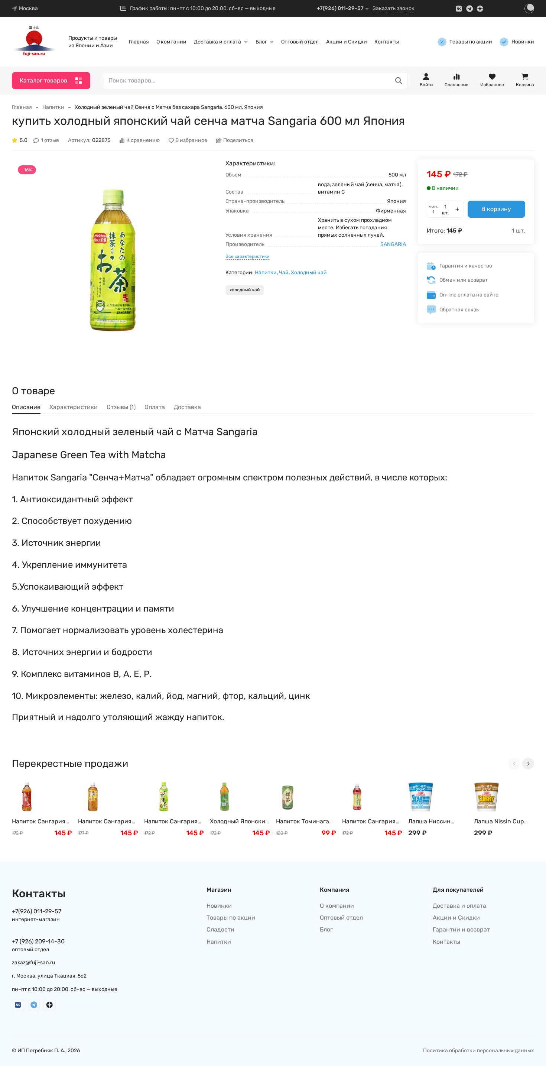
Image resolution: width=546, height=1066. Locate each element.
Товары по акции (470, 42)
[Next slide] (528, 763)
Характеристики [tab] (73, 407)
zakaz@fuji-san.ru (33, 962)
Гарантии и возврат (461, 929)
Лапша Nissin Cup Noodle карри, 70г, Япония (500, 822)
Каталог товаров (43, 80)
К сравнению (143, 140)
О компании (171, 42)
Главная (139, 42)
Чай (284, 272)
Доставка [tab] (187, 407)
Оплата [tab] (154, 407)
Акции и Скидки (346, 42)
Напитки (53, 107)
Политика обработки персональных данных (478, 1050)
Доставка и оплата (217, 42)
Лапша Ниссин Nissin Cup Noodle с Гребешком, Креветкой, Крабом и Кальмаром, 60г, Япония (436, 822)
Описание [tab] (26, 407)
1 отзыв (50, 140)
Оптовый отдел (300, 42)
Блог (261, 42)
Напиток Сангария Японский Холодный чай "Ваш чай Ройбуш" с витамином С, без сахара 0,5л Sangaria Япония (371, 822)
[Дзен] (480, 8)
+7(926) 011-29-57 (340, 8)
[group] (113, 260)
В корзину (496, 209)
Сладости (220, 929)
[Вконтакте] (458, 8)
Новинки (522, 42)
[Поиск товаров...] (398, 81)
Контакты (386, 42)
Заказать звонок (394, 8)
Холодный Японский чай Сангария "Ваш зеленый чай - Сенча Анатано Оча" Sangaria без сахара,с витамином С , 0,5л (239, 822)
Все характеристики (247, 256)
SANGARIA (393, 244)
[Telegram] (469, 8)
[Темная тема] (529, 8)
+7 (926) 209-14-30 (38, 941)
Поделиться (238, 140)
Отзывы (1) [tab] (121, 407)
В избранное (191, 140)
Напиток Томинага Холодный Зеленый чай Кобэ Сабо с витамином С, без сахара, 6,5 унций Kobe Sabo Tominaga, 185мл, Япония (305, 822)
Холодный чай (309, 272)
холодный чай (245, 289)
